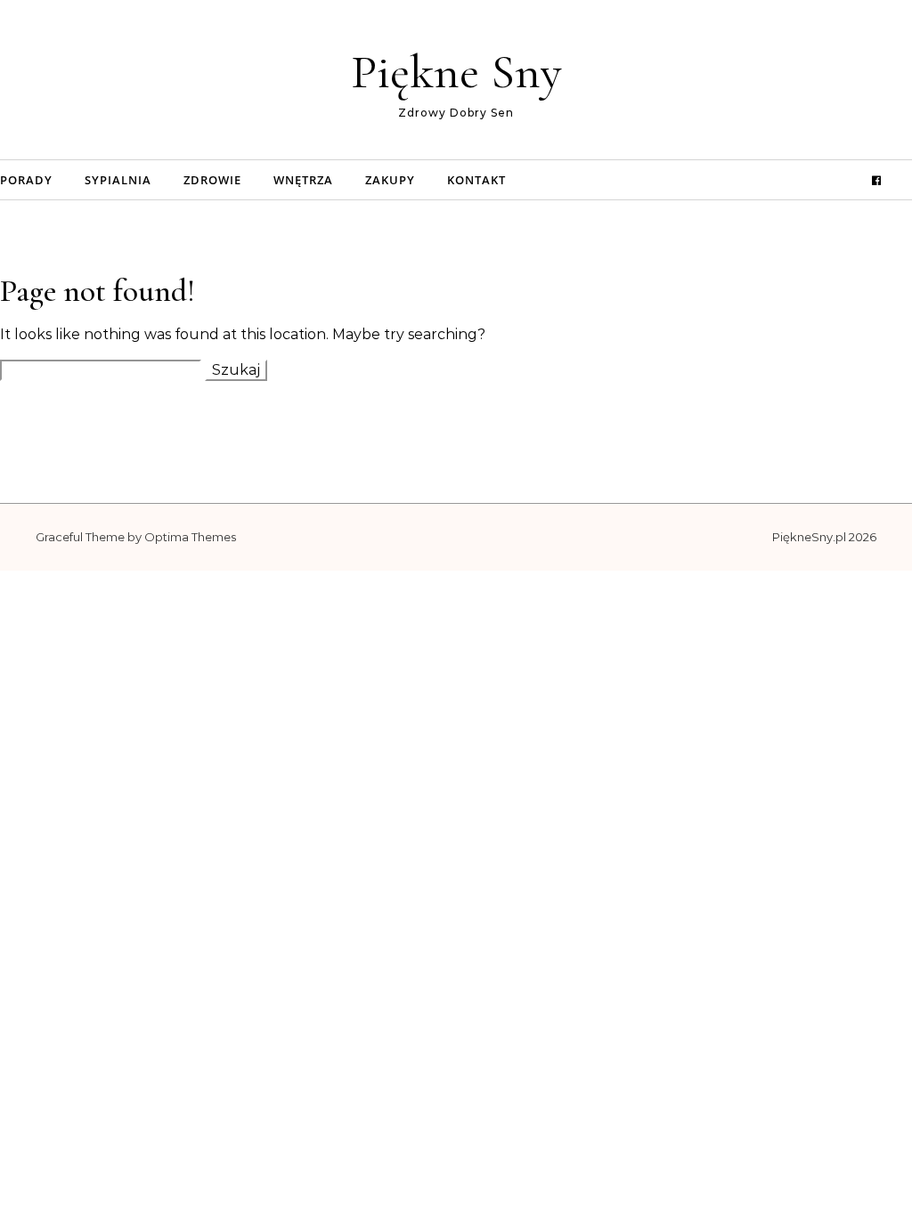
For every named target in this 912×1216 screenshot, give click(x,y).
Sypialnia (118, 180)
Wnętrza (303, 180)
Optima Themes (190, 537)
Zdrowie (212, 180)
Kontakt (476, 180)
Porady (26, 180)
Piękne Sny (456, 72)
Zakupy (390, 180)
